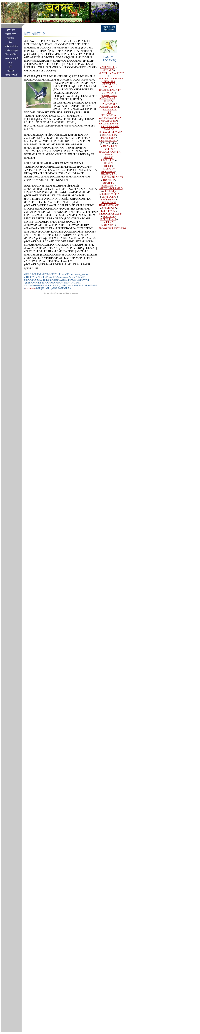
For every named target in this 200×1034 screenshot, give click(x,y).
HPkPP (108, 165)
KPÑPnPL (107, 87)
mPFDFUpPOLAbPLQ (111, 188)
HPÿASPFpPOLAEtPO (111, 177)
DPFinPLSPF (108, 137)
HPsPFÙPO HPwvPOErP (108, 170)
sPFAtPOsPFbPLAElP (110, 213)
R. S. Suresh (30, 288)
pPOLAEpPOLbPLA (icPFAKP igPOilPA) (109, 154)
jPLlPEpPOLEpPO (108, 106)
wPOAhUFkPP (109, 120)
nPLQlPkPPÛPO (108, 140)
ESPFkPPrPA (108, 211)
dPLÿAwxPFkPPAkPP (110, 132)
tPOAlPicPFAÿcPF (108, 123)
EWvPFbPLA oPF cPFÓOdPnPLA (108, 112)
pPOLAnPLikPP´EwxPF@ (108, 147)
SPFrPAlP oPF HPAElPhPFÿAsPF (109, 204)
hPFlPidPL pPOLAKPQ (108, 223)
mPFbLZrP (109, 191)
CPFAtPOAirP (108, 104)
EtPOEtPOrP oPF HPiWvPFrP (110, 128)
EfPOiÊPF (108, 163)
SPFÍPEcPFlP (108, 199)
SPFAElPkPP (109, 208)
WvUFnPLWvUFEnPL (110, 118)
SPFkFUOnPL (109, 196)
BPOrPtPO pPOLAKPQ (108, 184)
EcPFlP (108, 101)
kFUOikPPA (108, 81)
